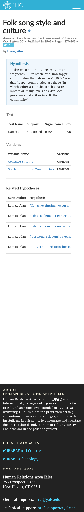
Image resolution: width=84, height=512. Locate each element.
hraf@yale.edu (47, 499)
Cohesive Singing (20, 161)
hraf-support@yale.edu (58, 508)
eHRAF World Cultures (23, 451)
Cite (10, 45)
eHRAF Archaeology (21, 459)
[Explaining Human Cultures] (11, 5)
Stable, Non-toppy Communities (31, 169)
